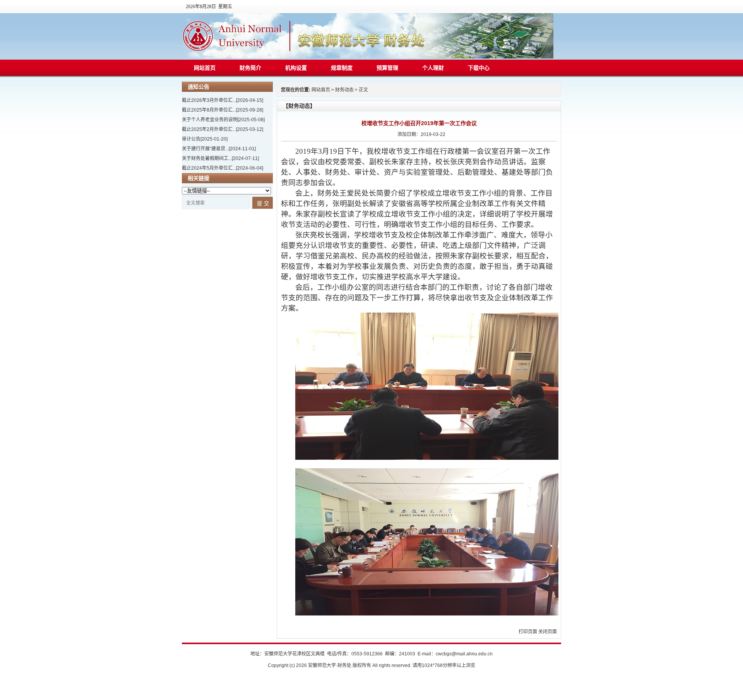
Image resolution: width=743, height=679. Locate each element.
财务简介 (250, 68)
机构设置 (296, 68)
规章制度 (342, 68)
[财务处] (367, 57)
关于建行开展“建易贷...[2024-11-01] (219, 148)
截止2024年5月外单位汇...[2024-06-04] (222, 168)
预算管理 (387, 68)
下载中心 (479, 68)
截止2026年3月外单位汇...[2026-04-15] (222, 100)
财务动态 (344, 90)
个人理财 (433, 68)
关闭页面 (547, 631)
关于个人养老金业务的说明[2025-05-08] (223, 119)
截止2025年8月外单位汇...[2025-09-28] (222, 110)
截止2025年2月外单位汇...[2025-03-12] (222, 129)
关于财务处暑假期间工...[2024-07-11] (220, 158)
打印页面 (528, 631)
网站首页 (205, 68)
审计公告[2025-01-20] (205, 139)
